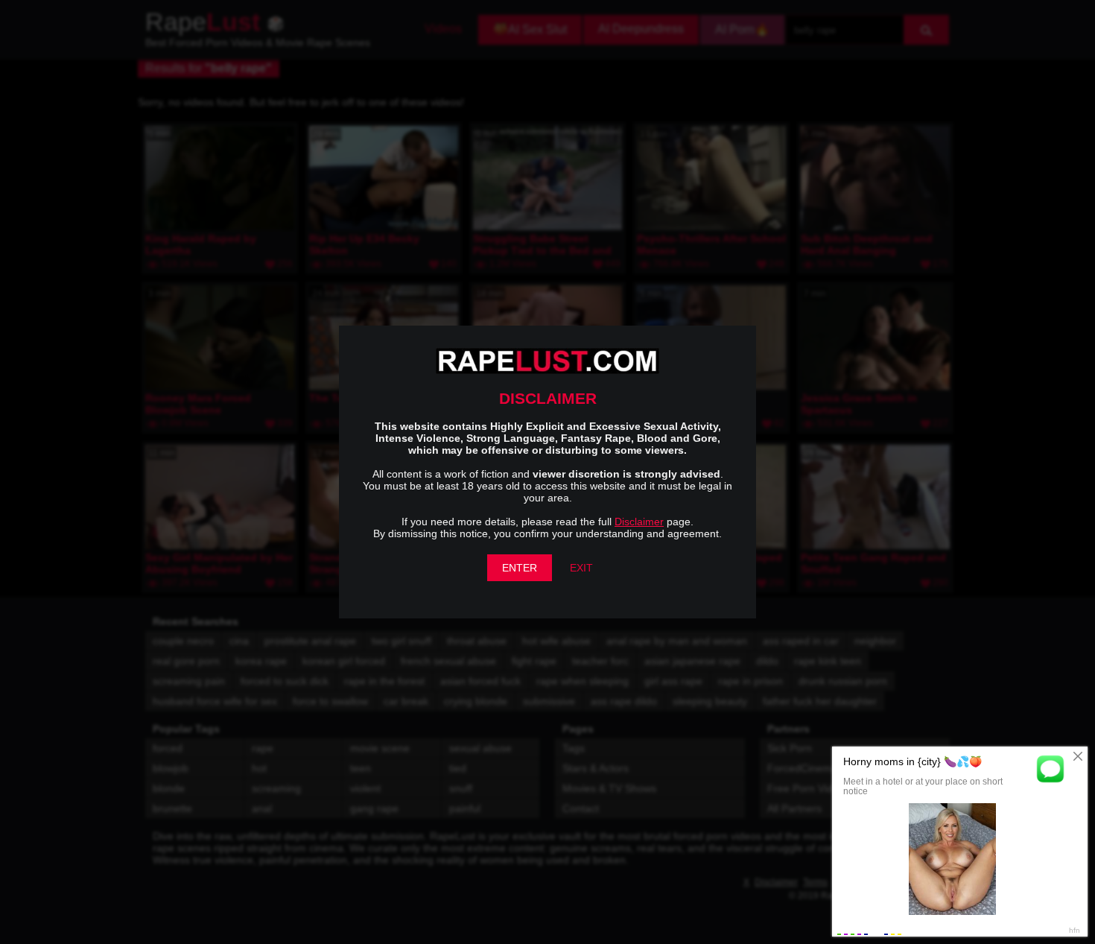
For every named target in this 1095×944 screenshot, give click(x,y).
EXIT (581, 568)
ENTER (519, 568)
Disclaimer (639, 522)
